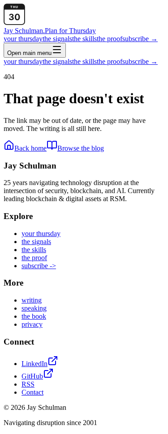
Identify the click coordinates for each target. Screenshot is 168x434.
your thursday (23, 38)
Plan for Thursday (70, 30)
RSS (28, 384)
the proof (109, 38)
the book (34, 316)
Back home (30, 148)
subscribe (140, 38)
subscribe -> (39, 266)
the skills (84, 38)
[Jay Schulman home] (14, 22)
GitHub (32, 376)
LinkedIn (34, 363)
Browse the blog (80, 148)
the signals (57, 38)
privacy (32, 324)
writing (32, 300)
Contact (32, 392)
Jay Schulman (24, 30)
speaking (34, 308)
